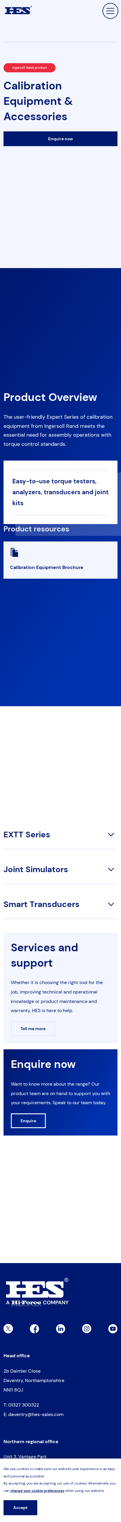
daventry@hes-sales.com (35, 1414)
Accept (20, 1507)
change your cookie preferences (37, 1490)
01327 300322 (23, 1405)
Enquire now (60, 138)
